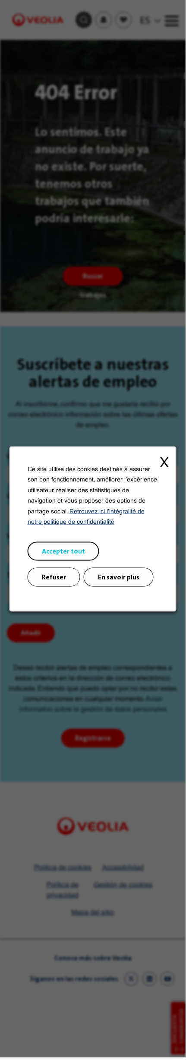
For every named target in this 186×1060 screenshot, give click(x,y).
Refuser (54, 576)
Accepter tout (63, 550)
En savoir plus (118, 576)
